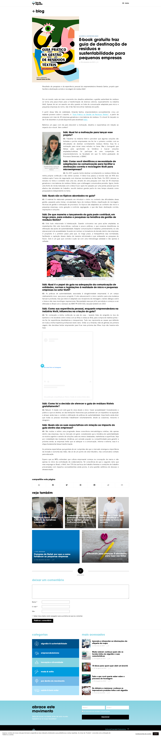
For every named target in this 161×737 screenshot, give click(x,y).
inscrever (105, 717)
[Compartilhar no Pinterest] (80, 485)
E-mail (35, 607)
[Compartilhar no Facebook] (53, 485)
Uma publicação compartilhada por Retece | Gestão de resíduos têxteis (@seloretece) (69, 397)
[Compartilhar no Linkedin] (94, 485)
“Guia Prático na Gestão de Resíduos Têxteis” (90, 114)
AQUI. (85, 120)
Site (33, 611)
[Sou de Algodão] (37, 3)
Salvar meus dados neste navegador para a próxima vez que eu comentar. (58, 616)
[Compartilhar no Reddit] (108, 485)
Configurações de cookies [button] (143, 734)
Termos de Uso (122, 729)
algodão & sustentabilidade (88, 36)
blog (40, 11)
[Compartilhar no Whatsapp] (39, 485)
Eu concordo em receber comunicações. (96, 711)
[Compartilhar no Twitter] (67, 485)
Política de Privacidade (111, 729)
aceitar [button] (156, 733)
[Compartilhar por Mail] (122, 485)
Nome (34, 602)
